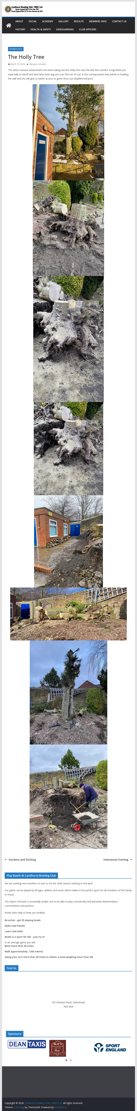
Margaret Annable (37, 64)
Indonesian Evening (115, 859)
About (19, 21)
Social (33, 21)
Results (79, 21)
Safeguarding (65, 29)
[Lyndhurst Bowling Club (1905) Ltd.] (9, 25)
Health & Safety (41, 29)
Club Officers (87, 29)
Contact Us (119, 21)
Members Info (98, 21)
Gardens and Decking (22, 859)
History (20, 29)
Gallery (63, 21)
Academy (47, 21)
